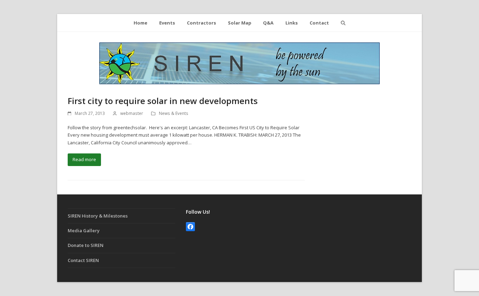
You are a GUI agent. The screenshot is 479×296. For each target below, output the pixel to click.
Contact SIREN (83, 260)
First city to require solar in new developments (163, 100)
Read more (84, 159)
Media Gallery (84, 230)
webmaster (131, 113)
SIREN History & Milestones (98, 216)
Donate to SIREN (85, 245)
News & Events (173, 113)
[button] (343, 23)
